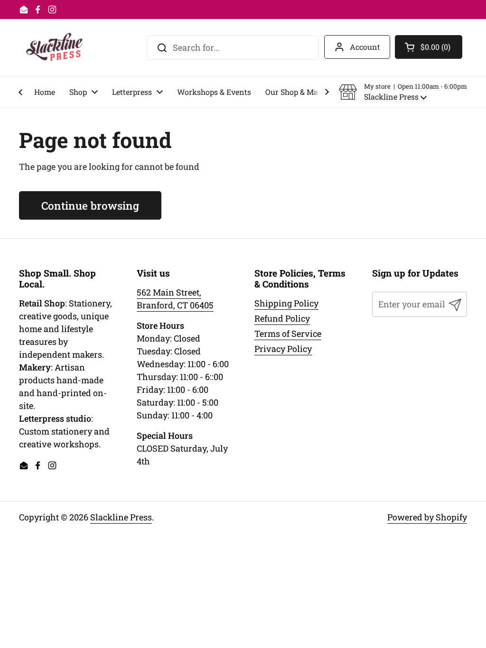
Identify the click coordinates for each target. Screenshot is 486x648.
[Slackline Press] (54, 47)
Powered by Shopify (427, 517)
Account (365, 47)
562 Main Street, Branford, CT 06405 (175, 299)
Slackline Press (121, 517)
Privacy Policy (283, 348)
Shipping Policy (286, 303)
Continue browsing (90, 205)
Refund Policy (282, 318)
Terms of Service (287, 333)
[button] (403, 92)
